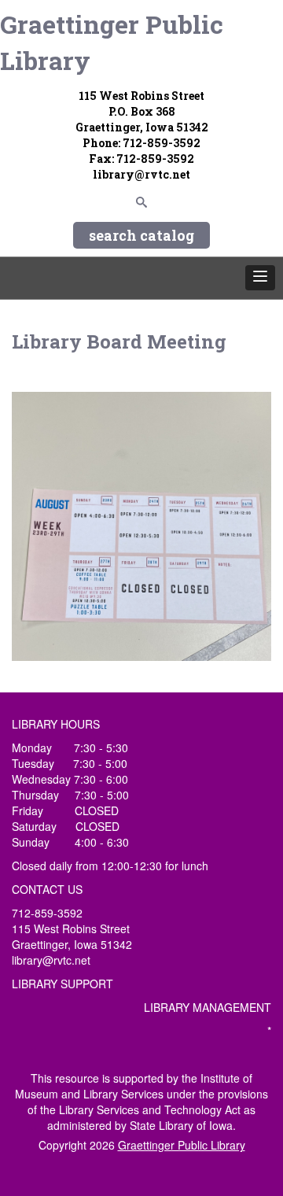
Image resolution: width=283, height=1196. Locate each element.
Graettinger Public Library (111, 42)
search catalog (141, 235)
